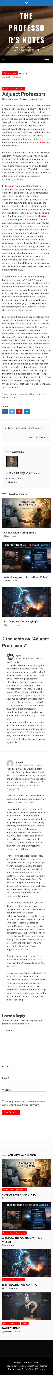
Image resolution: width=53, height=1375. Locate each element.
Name (6, 1066)
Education (20, 89)
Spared (19, 762)
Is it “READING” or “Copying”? (21, 621)
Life (17, 1323)
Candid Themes (37, 1369)
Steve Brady (15, 473)
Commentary (8, 89)
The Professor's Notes (26, 27)
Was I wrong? (11, 1327)
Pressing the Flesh (29, 115)
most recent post (17, 186)
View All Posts (16, 478)
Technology (21, 1233)
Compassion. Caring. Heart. (20, 532)
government (21, 1190)
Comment (8, 1030)
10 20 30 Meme (37, 437)
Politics (25, 1323)
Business (7, 1280)
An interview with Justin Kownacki (25, 428)
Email (5, 1078)
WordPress (32, 1365)
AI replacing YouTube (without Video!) (26, 577)
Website (6, 1089)
